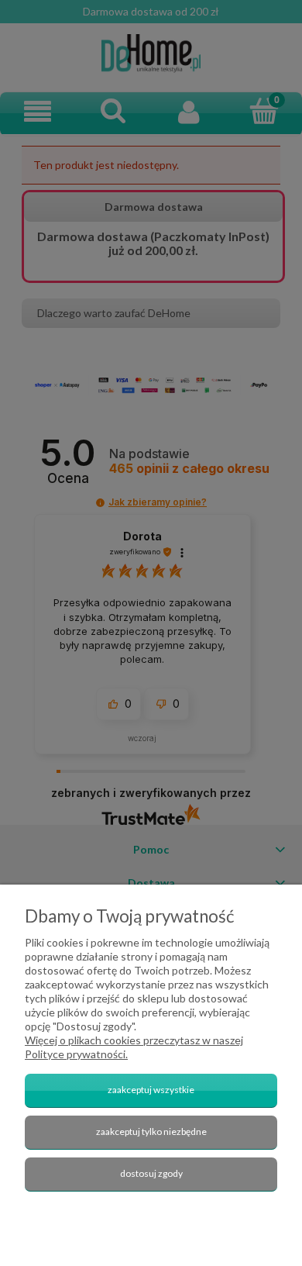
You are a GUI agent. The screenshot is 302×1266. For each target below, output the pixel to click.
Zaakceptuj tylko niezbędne (151, 1131)
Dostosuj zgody (151, 1173)
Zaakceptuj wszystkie (151, 1089)
